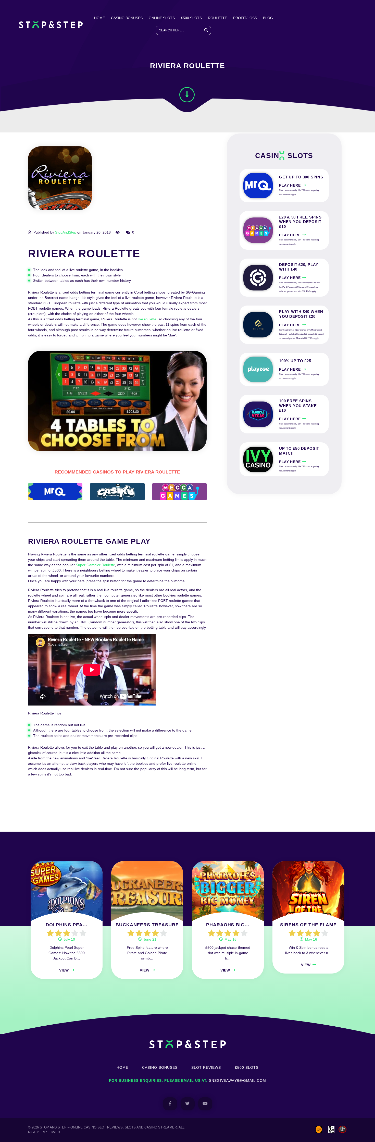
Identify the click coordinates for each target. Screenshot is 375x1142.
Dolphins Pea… (67, 924)
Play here (290, 185)
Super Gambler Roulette (95, 565)
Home (99, 18)
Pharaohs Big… (227, 924)
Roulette (217, 18)
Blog (268, 18)
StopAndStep (65, 232)
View (64, 970)
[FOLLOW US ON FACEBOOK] (170, 1103)
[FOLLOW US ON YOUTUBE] (205, 1103)
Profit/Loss (245, 18)
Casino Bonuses (127, 18)
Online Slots (162, 18)
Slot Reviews (206, 1067)
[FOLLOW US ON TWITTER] (188, 1103)
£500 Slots (191, 18)
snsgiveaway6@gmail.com (237, 1080)
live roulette (147, 319)
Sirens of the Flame (308, 924)
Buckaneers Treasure (147, 924)
